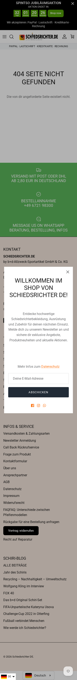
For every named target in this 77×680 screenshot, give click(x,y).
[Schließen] (67, 271)
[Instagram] (38, 405)
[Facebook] (32, 405)
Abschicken (38, 392)
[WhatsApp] (44, 405)
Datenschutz (50, 367)
